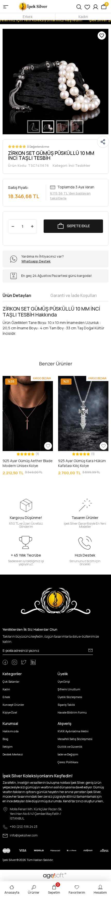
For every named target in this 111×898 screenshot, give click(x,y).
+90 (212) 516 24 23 (23, 826)
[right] (105, 425)
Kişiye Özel (10, 712)
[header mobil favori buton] (87, 6)
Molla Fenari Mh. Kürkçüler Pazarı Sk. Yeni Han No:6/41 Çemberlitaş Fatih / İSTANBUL (36, 814)
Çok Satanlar (11, 681)
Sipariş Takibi (66, 705)
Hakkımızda (11, 731)
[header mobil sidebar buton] (5, 6)
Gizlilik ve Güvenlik (70, 747)
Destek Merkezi (13, 754)
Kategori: (71, 165)
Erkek (27, 16)
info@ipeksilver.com (24, 835)
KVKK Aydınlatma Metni (73, 731)
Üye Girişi (64, 681)
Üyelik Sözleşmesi (70, 697)
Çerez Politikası (68, 762)
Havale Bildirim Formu (72, 712)
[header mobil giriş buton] (95, 6)
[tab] (17, 295)
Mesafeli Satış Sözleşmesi (75, 739)
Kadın (83, 16)
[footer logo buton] (55, 600)
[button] (11, 81)
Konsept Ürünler (13, 705)
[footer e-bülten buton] (90, 650)
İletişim (8, 747)
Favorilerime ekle (101, 35)
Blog (5, 739)
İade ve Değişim (68, 754)
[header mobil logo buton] (33, 6)
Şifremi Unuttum (69, 689)
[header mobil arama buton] (79, 6)
